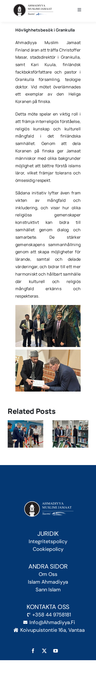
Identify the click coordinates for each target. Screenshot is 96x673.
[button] (11, 434)
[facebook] (33, 650)
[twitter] (44, 650)
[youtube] (55, 650)
